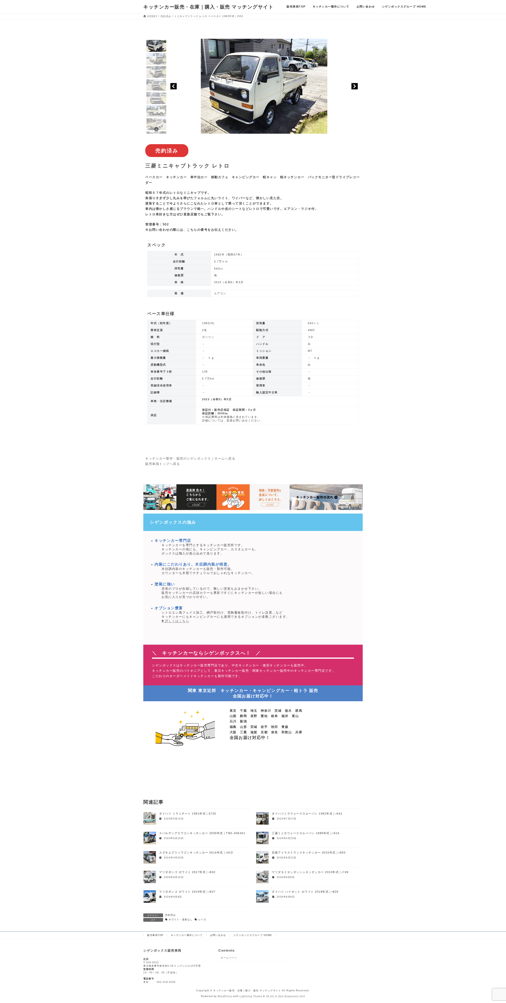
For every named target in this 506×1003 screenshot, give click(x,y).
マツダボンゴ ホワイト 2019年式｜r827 (187, 891)
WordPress (225, 996)
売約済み (170, 915)
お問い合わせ (218, 935)
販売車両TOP (155, 935)
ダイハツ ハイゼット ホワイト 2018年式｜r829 (305, 891)
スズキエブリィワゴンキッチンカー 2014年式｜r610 (196, 852)
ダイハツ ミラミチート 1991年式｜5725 (187, 813)
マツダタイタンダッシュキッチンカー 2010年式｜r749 (310, 872)
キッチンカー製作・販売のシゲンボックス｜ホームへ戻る (190, 458)
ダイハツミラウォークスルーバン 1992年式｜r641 (307, 813)
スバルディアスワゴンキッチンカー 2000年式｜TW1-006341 (202, 833)
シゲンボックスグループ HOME (252, 935)
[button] (156, 46)
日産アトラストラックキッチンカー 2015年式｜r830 (309, 852)
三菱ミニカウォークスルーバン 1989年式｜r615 (305, 833)
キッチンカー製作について (187, 935)
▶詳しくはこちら (175, 621)
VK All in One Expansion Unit (285, 996)
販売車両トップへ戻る (162, 464)
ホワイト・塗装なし (181, 919)
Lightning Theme (251, 996)
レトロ (202, 919)
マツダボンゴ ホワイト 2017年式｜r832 (187, 872)
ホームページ (229, 957)
